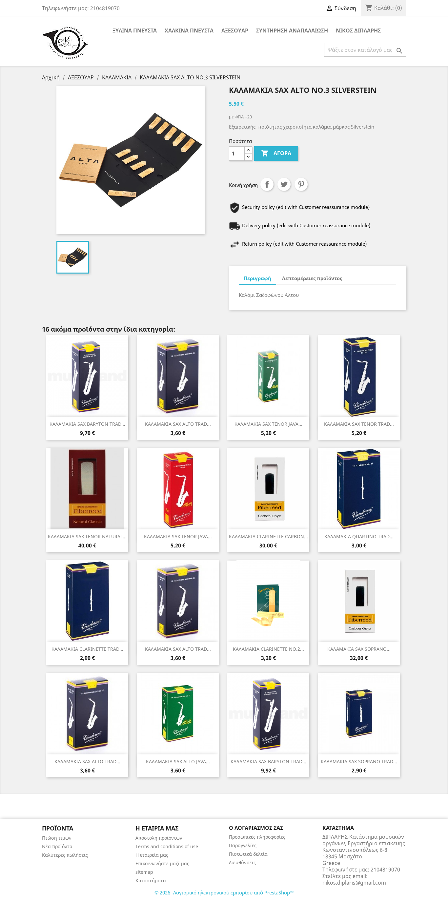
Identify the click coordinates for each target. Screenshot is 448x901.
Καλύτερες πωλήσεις (65, 855)
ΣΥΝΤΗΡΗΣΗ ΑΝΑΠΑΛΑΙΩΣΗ (292, 30)
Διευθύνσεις (242, 862)
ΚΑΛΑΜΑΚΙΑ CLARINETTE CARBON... (268, 536)
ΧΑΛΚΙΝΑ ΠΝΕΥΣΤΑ (189, 30)
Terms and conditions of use (166, 846)
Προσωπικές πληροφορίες (257, 837)
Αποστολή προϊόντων (158, 838)
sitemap (144, 872)
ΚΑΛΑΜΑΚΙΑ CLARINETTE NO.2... (268, 649)
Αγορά (276, 153)
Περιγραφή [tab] (257, 278)
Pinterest (301, 184)
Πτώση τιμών (56, 838)
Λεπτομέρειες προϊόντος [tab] (312, 278)
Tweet (284, 184)
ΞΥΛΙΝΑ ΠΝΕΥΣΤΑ (134, 30)
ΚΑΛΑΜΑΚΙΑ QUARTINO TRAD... (359, 536)
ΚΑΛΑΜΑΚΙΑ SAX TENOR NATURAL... (87, 536)
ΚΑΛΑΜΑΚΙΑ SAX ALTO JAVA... (178, 761)
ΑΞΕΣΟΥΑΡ (234, 30)
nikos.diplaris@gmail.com (354, 882)
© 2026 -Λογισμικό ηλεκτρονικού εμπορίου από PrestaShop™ (224, 892)
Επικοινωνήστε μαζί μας (162, 863)
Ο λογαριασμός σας (256, 827)
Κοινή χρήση (267, 184)
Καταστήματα (150, 880)
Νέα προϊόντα (57, 846)
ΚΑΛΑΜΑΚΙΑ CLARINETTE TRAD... (87, 649)
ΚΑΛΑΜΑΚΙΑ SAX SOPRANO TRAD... (359, 761)
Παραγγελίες (242, 845)
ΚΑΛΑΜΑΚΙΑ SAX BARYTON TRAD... (87, 424)
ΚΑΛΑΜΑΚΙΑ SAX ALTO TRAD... (178, 424)
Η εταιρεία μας (151, 855)
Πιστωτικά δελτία (248, 854)
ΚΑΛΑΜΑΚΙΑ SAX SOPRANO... (359, 649)
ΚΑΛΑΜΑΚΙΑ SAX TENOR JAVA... (268, 424)
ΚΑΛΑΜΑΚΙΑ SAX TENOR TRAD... (359, 424)
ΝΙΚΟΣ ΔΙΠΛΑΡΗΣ (358, 30)
